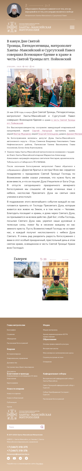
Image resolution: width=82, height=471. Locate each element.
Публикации (12, 402)
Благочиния (11, 378)
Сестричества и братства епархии (20, 367)
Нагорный (47, 130)
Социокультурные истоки (53, 357)
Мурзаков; (26, 134)
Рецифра (39, 464)
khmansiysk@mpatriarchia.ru (18, 454)
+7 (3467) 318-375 (17, 446)
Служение (11, 334)
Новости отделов (13, 393)
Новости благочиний (15, 398)
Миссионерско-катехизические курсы (58, 353)
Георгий (42, 134)
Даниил (71, 134)
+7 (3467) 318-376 (17, 450)
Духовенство (12, 363)
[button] (36, 5)
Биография (11, 330)
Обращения (11, 339)
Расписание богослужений (17, 343)
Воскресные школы (50, 348)
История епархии (14, 354)
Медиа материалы (50, 330)
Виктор (17, 134)
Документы (11, 371)
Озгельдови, (53, 134)
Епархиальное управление (17, 358)
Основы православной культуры (56, 344)
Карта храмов (12, 383)
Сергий (37, 130)
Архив (9, 407)
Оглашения (47, 362)
